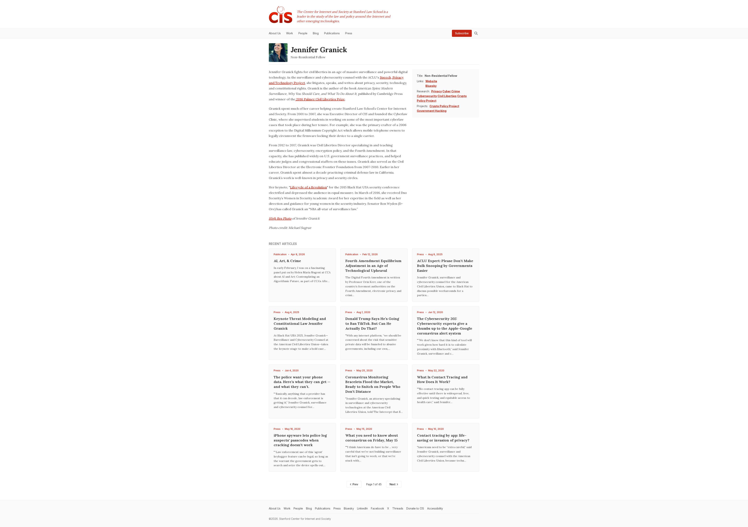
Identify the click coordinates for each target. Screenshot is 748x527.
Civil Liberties (447, 96)
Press (420, 254)
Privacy (436, 91)
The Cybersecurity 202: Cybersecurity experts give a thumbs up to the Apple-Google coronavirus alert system (444, 325)
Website (431, 81)
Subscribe (462, 33)
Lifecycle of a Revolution (308, 187)
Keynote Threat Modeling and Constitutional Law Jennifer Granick (300, 323)
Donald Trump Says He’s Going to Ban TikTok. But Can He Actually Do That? (372, 323)
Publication (280, 254)
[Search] (476, 33)
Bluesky (431, 85)
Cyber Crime (451, 91)
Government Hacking (431, 110)
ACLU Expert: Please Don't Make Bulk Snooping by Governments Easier (445, 266)
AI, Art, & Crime (287, 261)
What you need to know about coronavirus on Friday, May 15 (371, 437)
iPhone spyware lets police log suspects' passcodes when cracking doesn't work (300, 440)
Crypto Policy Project (444, 106)
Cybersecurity (427, 96)
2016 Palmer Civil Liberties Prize (320, 99)
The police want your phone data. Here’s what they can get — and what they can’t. (302, 382)
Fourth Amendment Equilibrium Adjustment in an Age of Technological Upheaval (373, 266)
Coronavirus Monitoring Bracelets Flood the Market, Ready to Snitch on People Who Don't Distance (372, 384)
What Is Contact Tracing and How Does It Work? (442, 379)
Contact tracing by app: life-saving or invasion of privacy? (443, 437)
